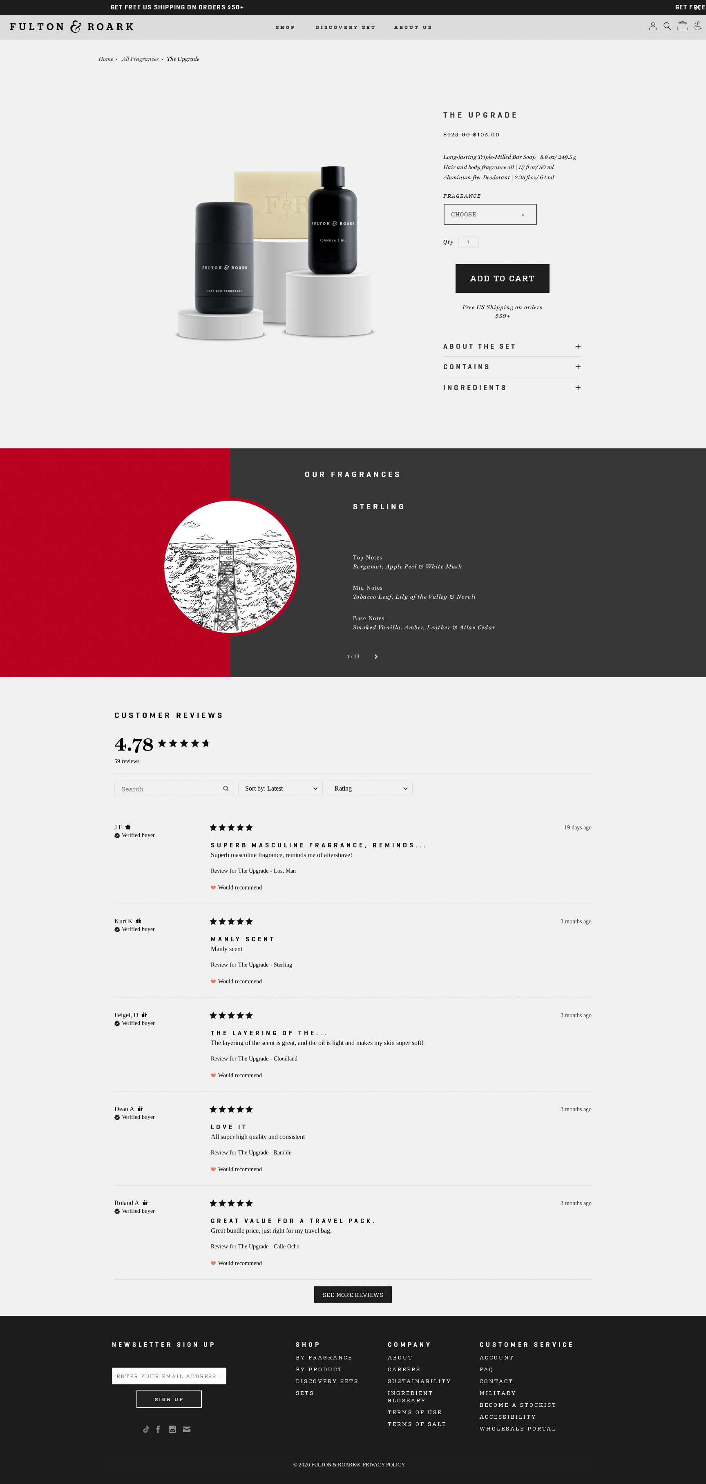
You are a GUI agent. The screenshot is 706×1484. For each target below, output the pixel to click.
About (400, 1357)
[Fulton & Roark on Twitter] (148, 1429)
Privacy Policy (384, 1465)
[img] (127, 826)
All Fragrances (140, 58)
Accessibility (508, 1416)
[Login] (653, 28)
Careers (404, 1369)
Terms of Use (415, 1411)
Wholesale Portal (518, 1428)
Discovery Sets (327, 1380)
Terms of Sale (417, 1423)
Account (497, 1357)
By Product (319, 1369)
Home (105, 58)
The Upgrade (183, 58)
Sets (305, 1392)
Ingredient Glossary (410, 1396)
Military (498, 1392)
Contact (497, 1380)
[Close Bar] (697, 7)
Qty (448, 241)
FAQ (487, 1369)
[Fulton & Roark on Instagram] (173, 1429)
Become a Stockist (518, 1404)
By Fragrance (324, 1357)
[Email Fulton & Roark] (187, 1429)
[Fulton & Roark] (71, 26)
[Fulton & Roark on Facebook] (158, 1429)
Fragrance (462, 196)
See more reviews (353, 1294)
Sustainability (419, 1380)
